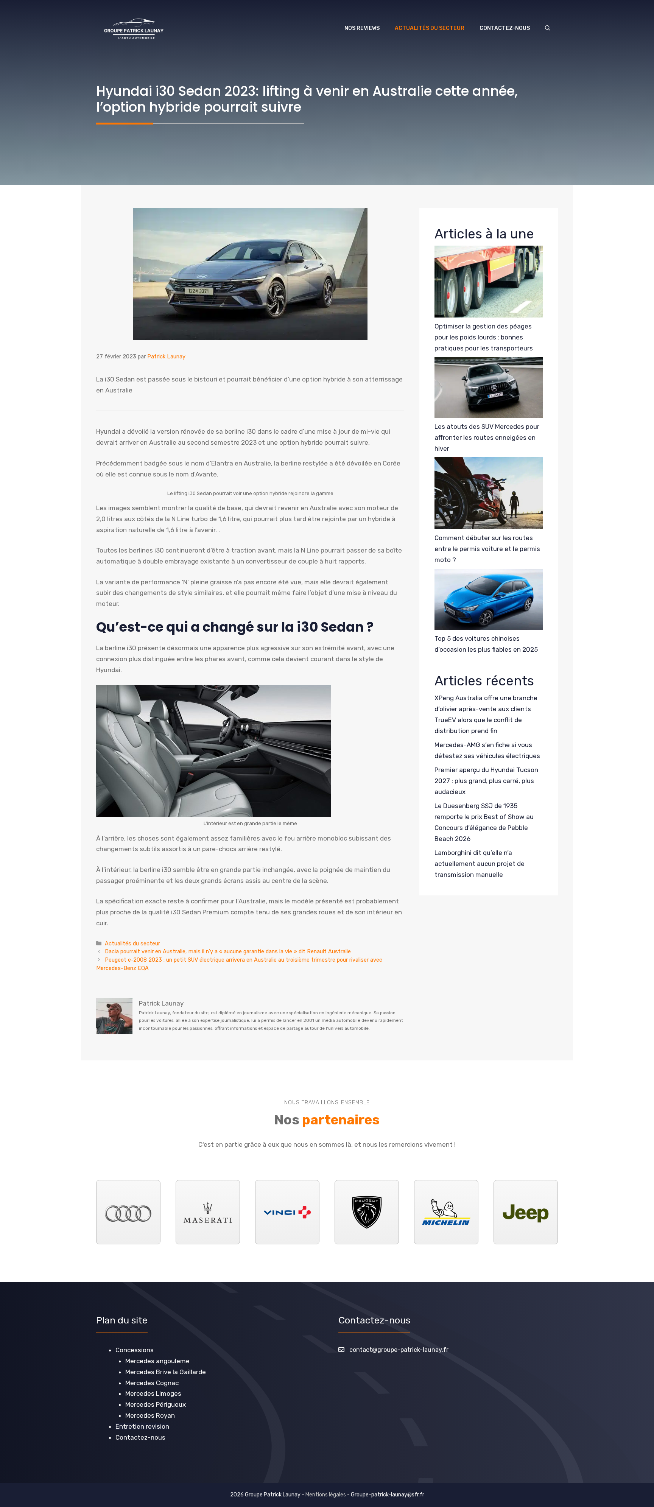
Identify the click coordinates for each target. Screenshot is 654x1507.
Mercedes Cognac (152, 1383)
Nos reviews (362, 28)
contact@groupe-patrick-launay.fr (398, 1349)
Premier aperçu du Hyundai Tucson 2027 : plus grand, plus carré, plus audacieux (486, 781)
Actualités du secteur (429, 28)
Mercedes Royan (150, 1415)
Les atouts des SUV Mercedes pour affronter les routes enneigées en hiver (486, 437)
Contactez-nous (505, 28)
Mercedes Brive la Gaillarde (165, 1372)
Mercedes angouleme (157, 1361)
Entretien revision (142, 1426)
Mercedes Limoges (153, 1393)
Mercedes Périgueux (155, 1404)
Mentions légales (325, 1494)
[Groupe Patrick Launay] (133, 28)
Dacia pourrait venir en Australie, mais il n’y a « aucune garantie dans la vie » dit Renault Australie (228, 951)
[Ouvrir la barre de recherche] (547, 28)
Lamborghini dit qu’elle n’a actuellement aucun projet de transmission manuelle (479, 863)
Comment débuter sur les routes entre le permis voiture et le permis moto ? (487, 549)
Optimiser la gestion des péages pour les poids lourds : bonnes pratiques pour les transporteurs (483, 337)
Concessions (134, 1350)
